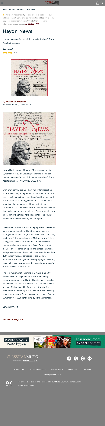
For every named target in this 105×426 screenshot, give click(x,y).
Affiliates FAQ (32, 23)
